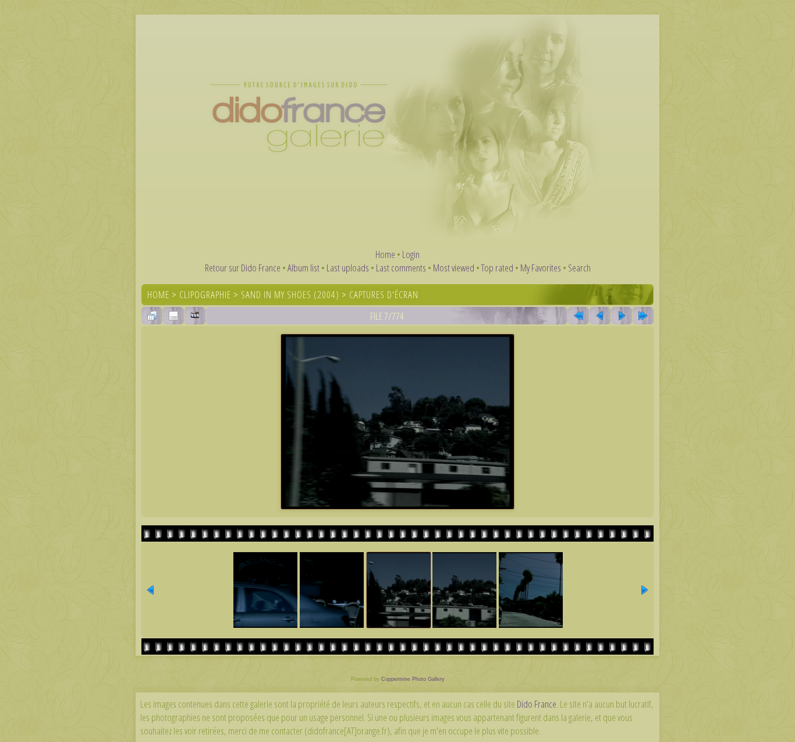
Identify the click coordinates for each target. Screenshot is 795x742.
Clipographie (205, 294)
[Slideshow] (194, 315)
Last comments (401, 267)
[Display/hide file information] (173, 315)
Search (579, 267)
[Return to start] (578, 315)
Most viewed (453, 267)
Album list (304, 267)
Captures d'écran (383, 294)
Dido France (536, 704)
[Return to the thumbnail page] (151, 315)
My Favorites (540, 267)
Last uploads (347, 267)
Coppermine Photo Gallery (413, 679)
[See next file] (621, 315)
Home (385, 254)
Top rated (497, 267)
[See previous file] (600, 315)
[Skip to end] (643, 315)
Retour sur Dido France (243, 267)
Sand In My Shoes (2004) (290, 294)
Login (411, 254)
